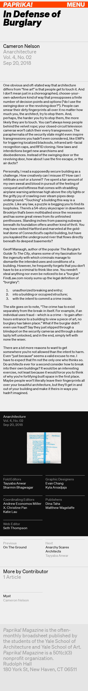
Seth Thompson (15, 528)
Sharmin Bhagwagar (18, 487)
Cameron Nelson (21, 46)
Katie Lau (10, 511)
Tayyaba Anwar (14, 483)
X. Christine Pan (15, 507)
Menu (76, 4)
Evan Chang (54, 483)
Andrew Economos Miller (22, 503)
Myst (7, 596)
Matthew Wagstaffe (60, 507)
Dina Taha (52, 503)
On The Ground (14, 547)
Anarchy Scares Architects (57, 549)
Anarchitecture (19, 52)
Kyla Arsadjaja (56, 487)
